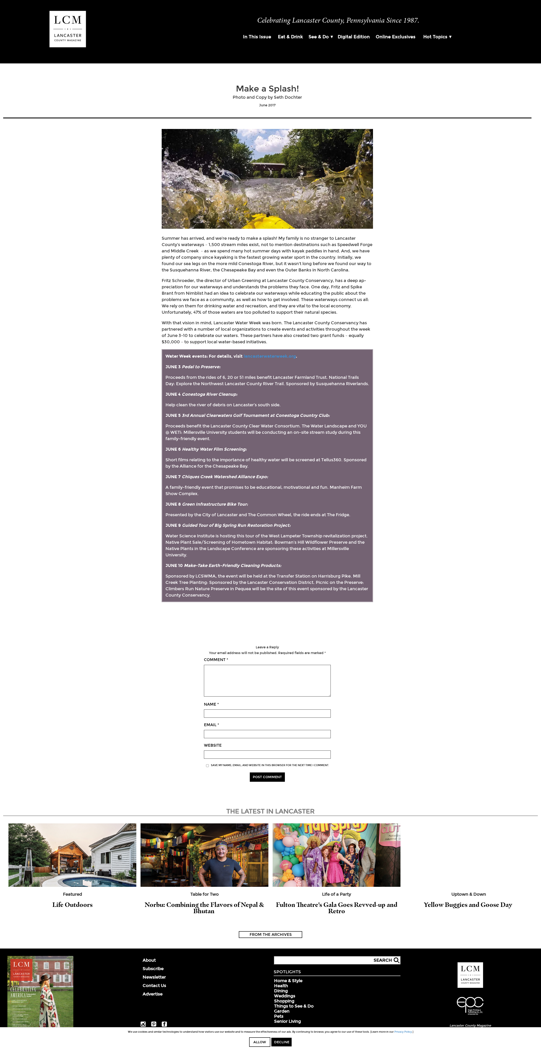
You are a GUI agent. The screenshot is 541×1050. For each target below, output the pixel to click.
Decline (281, 1042)
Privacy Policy (403, 1031)
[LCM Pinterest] (153, 1025)
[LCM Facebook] (164, 1026)
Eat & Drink (290, 37)
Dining (281, 990)
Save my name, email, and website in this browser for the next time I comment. (270, 765)
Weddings (284, 995)
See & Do (319, 37)
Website (213, 745)
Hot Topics (435, 37)
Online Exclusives (395, 37)
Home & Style (288, 980)
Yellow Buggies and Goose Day (469, 905)
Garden (282, 1011)
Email (211, 725)
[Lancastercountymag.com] (470, 987)
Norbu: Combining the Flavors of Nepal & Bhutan (204, 908)
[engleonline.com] (470, 1015)
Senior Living (287, 1021)
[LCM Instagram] (143, 1026)
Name (211, 704)
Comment (216, 660)
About (149, 960)
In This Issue (257, 37)
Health (281, 985)
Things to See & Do (294, 1006)
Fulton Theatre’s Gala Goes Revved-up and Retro (336, 908)
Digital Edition (354, 37)
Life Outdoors (72, 905)
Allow (259, 1042)
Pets (278, 1016)
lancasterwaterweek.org (270, 356)
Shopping (284, 1000)
